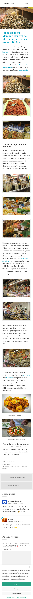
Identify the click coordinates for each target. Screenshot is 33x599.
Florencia (5, 52)
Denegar (16, 589)
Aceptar (16, 584)
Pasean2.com (8, 3)
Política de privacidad (21, 597)
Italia (18, 466)
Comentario (7, 549)
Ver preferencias (16, 593)
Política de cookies (11, 597)
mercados (26, 375)
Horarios (13, 466)
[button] (30, 567)
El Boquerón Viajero (15, 501)
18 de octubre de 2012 (15, 503)
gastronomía (23, 70)
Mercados (7, 464)
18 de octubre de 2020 (8, 462)
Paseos (13, 464)
